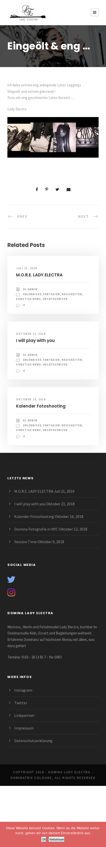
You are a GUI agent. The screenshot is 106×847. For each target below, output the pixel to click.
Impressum (24, 728)
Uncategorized (55, 299)
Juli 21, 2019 (26, 268)
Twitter (20, 702)
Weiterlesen (56, 839)
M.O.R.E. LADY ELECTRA (39, 275)
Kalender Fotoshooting (41, 406)
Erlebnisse (32, 294)
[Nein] (99, 834)
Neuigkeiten (72, 294)
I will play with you (35, 340)
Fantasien (51, 294)
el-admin (30, 289)
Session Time (25, 541)
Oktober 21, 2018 (31, 334)
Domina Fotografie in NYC (36, 529)
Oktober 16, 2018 (31, 399)
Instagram (23, 690)
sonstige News (28, 299)
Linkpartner (24, 715)
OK (44, 839)
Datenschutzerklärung (33, 740)
